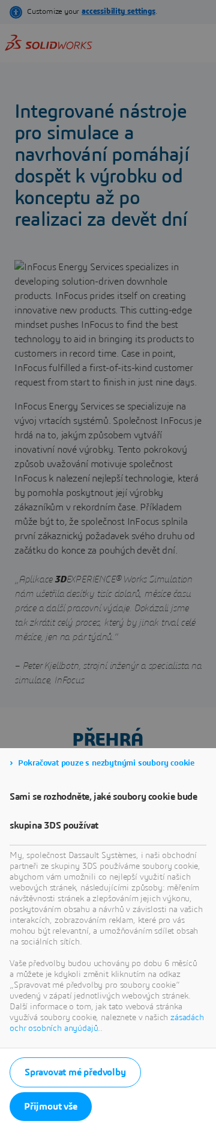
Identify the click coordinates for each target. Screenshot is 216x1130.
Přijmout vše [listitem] (50, 1106)
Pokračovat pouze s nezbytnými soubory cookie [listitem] (106, 763)
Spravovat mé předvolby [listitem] (75, 1072)
